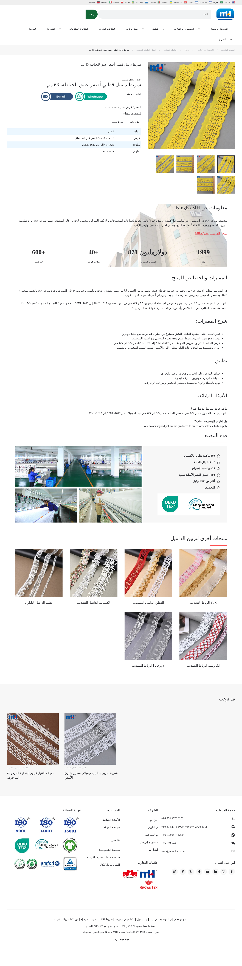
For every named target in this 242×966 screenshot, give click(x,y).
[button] (92, 14)
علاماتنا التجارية (148, 862)
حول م (154, 819)
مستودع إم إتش (149, 842)
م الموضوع (165, 919)
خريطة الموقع (111, 827)
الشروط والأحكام (110, 864)
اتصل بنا (153, 849)
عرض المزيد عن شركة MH (211, 233)
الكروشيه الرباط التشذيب (203, 665)
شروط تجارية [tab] (117, 122)
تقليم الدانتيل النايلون (38, 602)
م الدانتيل (142, 919)
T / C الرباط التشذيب (203, 602)
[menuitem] (219, 29)
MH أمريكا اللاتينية (64, 919)
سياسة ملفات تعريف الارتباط (103, 857)
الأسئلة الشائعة (111, 819)
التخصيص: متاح (132, 113)
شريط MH (107, 919)
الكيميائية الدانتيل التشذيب (94, 602)
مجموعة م (180, 919)
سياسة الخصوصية (109, 849)
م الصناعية (151, 834)
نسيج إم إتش (82, 919)
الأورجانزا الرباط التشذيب (148, 665)
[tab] (226, 164)
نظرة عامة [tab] (134, 122)
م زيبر (153, 919)
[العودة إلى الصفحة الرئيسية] (225, 14)
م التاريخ (153, 827)
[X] (191, 872)
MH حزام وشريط (124, 919)
